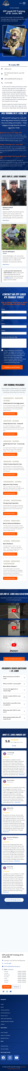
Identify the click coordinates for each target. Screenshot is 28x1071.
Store (2, 1041)
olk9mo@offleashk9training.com (12, 966)
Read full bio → (6, 220)
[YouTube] (10, 991)
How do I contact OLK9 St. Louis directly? (11, 697)
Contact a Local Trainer (12, 367)
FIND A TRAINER (15, 8)
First (2, 314)
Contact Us (16, 986)
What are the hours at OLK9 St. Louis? (11, 677)
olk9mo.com (8, 278)
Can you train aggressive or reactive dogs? (10, 690)
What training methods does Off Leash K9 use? (12, 718)
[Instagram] (7, 991)
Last (2, 320)
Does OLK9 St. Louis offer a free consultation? (11, 704)
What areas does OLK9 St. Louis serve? (11, 711)
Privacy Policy (16, 362)
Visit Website (6, 986)
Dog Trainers (4, 1027)
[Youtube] (16, 1057)
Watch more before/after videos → (14, 659)
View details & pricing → (10, 413)
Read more (22, 774)
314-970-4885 (7, 963)
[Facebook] (3, 991)
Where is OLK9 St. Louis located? (12, 683)
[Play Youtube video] (14, 611)
